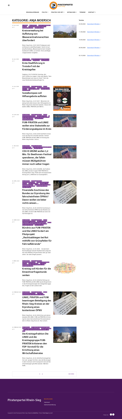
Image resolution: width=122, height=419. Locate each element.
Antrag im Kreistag (36, 86)
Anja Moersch (33, 25)
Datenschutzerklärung (50, 404)
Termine (82, 12)
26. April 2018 (16, 181)
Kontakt (91, 12)
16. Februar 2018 (16, 292)
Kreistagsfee (36, 60)
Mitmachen (71, 12)
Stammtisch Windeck (93, 24)
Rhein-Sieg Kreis (45, 89)
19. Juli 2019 (15, 25)
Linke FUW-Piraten (42, 116)
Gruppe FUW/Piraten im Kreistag (34, 220)
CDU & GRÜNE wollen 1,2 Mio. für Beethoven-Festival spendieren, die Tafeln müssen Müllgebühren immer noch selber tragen (36, 158)
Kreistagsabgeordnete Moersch (37, 26)
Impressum (47, 402)
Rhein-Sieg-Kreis (39, 28)
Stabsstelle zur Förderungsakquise (32, 119)
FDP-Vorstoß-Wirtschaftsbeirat (40, 327)
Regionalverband (32, 12)
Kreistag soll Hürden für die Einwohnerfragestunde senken (36, 272)
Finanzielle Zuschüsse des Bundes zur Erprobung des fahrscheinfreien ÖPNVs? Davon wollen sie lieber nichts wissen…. (36, 197)
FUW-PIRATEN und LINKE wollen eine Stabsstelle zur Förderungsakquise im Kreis (36, 125)
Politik (44, 12)
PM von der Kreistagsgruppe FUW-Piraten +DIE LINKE (36, 116)
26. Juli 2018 (15, 59)
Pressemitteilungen (33, 89)
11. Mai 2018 (15, 145)
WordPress (35, 413)
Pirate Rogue (45, 413)
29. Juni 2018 (15, 114)
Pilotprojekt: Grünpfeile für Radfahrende (34, 222)
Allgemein (25, 25)
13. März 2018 (16, 220)
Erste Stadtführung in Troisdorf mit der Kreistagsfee (33, 66)
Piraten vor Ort (57, 12)
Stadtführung (45, 60)
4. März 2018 (15, 260)
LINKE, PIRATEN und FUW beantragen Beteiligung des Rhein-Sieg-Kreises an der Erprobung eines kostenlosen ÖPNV (36, 304)
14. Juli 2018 (15, 86)
